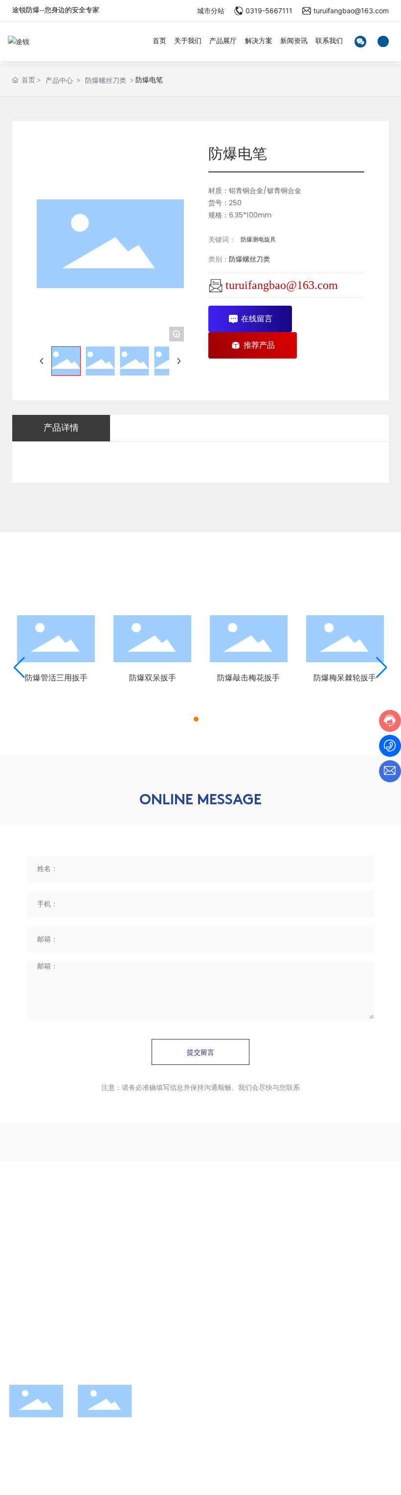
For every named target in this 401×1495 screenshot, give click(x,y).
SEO (87, 1471)
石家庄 (67, 1471)
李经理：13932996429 (62, 1253)
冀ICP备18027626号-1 (193, 1461)
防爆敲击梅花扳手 (248, 678)
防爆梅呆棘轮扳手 (344, 678)
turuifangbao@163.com (351, 10)
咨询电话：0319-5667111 (65, 1275)
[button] (196, 719)
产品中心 (59, 80)
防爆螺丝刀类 (105, 80)
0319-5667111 (268, 10)
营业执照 (109, 1471)
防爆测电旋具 (258, 239)
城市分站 (210, 10)
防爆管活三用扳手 (56, 678)
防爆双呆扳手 (152, 678)
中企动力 (45, 1471)
